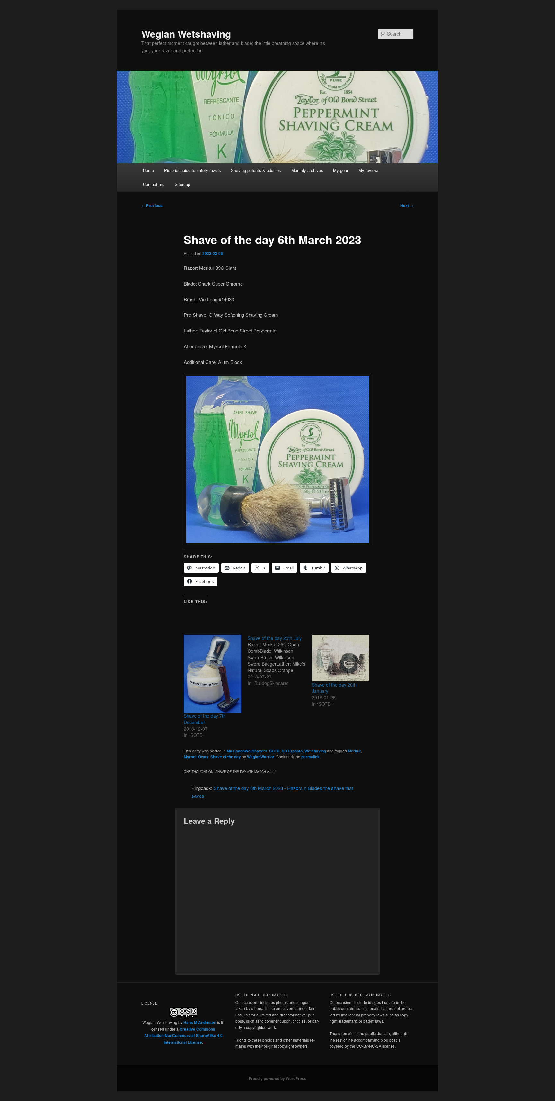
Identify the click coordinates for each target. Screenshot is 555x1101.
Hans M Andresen (199, 1022)
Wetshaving (315, 751)
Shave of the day (225, 757)
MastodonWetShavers (247, 751)
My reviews (369, 170)
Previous (152, 205)
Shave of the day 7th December (205, 719)
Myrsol (190, 757)
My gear (340, 170)
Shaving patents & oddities (256, 170)
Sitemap (182, 184)
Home (148, 170)
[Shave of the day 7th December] (212, 674)
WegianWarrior (260, 757)
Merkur (354, 751)
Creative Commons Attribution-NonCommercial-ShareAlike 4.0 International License (183, 1035)
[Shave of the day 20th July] (280, 660)
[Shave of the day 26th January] (340, 658)
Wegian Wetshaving (186, 34)
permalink (310, 757)
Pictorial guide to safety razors (192, 170)
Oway (203, 757)
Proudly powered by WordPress (277, 1078)
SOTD (274, 751)
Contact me (153, 184)
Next (407, 205)
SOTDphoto (292, 751)
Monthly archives (307, 170)
